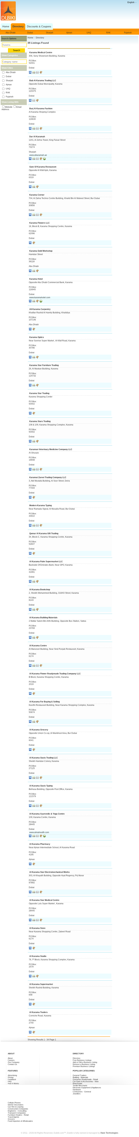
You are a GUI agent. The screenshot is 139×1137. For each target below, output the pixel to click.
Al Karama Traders (38, 1012)
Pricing (10, 1077)
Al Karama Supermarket (41, 984)
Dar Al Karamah (37, 136)
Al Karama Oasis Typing (41, 786)
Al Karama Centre (38, 645)
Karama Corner (36, 195)
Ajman (69, 32)
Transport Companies (17, 1113)
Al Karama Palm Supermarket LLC (46, 561)
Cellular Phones (14, 1103)
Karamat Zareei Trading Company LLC (47, 477)
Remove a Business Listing (84, 1064)
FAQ (10, 1081)
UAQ (89, 32)
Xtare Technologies (109, 1133)
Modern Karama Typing (40, 505)
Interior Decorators (15, 1105)
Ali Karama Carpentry (40, 309)
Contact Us (12, 1064)
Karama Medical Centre (40, 52)
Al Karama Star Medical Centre (44, 900)
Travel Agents (13, 1117)
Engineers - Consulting (17, 1111)
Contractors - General (82, 1092)
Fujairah (128, 32)
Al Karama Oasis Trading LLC (43, 758)
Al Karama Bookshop (39, 589)
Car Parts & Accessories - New (85, 1081)
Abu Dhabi (10, 32)
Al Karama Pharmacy (39, 844)
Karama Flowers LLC (39, 223)
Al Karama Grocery (38, 730)
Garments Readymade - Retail (85, 1079)
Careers (11, 1060)
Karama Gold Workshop (40, 251)
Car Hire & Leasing (15, 1107)
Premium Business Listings (84, 1066)
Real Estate (77, 1083)
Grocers (11, 1119)
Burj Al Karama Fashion (40, 108)
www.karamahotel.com (39, 297)
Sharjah (49, 32)
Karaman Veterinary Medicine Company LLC (50, 449)
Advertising (12, 1075)
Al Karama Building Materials (43, 617)
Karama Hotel (36, 279)
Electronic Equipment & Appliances (87, 1088)
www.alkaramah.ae (38, 155)
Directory (76, 1058)
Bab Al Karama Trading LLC (42, 80)
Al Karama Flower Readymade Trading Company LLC (55, 673)
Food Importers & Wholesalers (20, 1121)
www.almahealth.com (39, 832)
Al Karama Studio (37, 956)
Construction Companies (18, 1109)
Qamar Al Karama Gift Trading (43, 533)
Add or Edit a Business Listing (85, 1062)
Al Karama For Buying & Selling (44, 702)
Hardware (77, 1090)
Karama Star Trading (39, 393)
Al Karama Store (37, 928)
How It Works (13, 1083)
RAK (108, 32)
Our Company (13, 1062)
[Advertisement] (69, 14)
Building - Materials (80, 1077)
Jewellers (77, 1094)
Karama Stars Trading (40, 421)
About (10, 1058)
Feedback (12, 1079)
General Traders (79, 1075)
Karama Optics (36, 337)
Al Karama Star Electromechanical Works (49, 872)
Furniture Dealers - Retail (18, 1115)
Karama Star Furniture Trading (44, 365)
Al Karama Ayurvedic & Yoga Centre (47, 814)
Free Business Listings (82, 1060)
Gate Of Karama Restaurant (42, 167)
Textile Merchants (80, 1085)
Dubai (30, 32)
